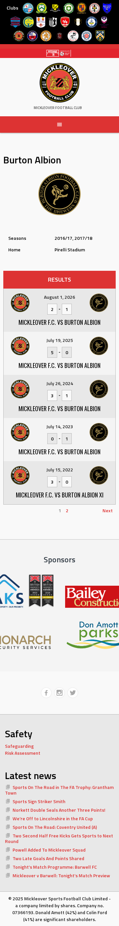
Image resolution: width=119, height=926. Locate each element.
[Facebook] (46, 693)
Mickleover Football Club (58, 107)
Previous (15, 510)
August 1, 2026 (59, 297)
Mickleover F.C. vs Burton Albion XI (59, 495)
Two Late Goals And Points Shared (48, 858)
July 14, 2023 (59, 426)
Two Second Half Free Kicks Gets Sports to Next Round (59, 838)
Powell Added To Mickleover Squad (49, 849)
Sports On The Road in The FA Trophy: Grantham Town (59, 790)
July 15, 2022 (59, 469)
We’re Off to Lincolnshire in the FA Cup (53, 818)
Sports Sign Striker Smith (39, 801)
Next (107, 510)
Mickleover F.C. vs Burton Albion (59, 322)
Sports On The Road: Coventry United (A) (55, 827)
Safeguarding (19, 746)
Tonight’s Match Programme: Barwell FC (55, 866)
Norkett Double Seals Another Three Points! (59, 809)
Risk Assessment (22, 752)
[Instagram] (59, 693)
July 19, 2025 (59, 340)
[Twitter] (73, 693)
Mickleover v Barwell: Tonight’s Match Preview (61, 875)
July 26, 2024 (59, 383)
